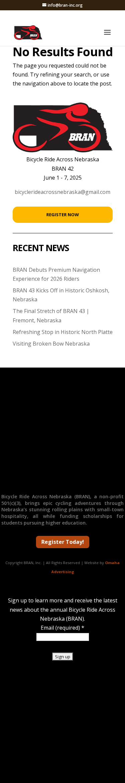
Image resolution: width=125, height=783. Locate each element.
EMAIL (62, 480)
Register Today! (62, 542)
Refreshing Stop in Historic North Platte (63, 332)
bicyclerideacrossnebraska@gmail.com (62, 192)
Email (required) (62, 627)
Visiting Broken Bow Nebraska (51, 343)
